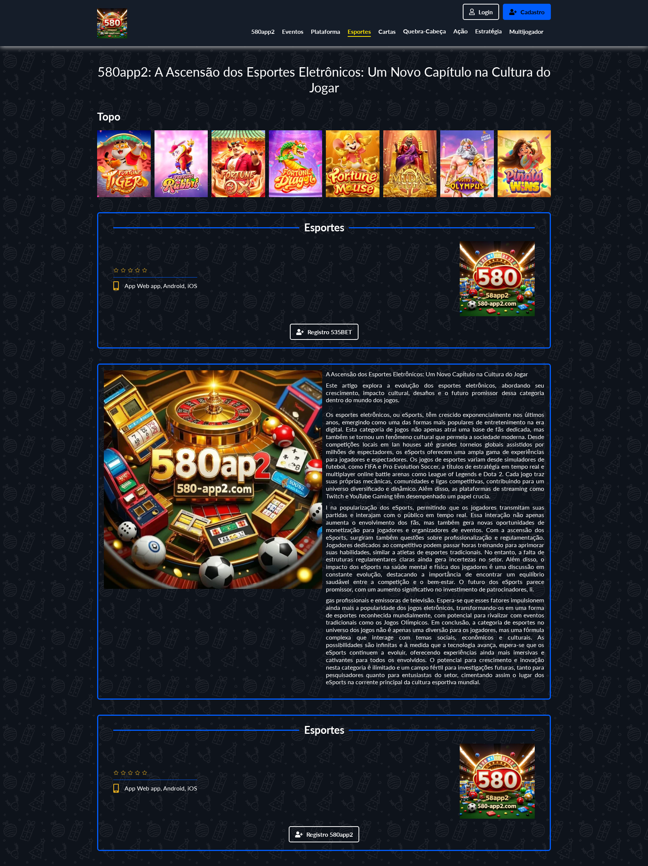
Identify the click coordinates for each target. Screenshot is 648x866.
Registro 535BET (330, 331)
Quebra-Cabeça (424, 31)
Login (485, 11)
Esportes (359, 31)
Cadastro (532, 11)
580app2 (262, 31)
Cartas (387, 31)
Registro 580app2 (329, 834)
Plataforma (325, 31)
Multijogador (526, 31)
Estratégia (488, 31)
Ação (460, 31)
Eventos (292, 31)
